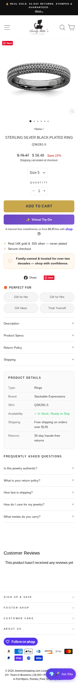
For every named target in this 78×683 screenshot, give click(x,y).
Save (51, 277)
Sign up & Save (18, 597)
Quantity (39, 182)
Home (38, 129)
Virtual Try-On (39, 219)
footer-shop (16, 607)
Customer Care (19, 618)
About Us (13, 628)
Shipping (25, 160)
